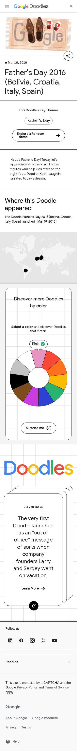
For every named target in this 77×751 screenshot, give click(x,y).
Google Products (45, 718)
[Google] (13, 707)
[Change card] (33, 605)
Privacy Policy (27, 687)
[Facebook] (21, 640)
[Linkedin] (10, 640)
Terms (26, 727)
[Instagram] (32, 640)
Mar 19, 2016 (46, 222)
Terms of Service (57, 687)
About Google (16, 718)
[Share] (68, 56)
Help (16, 742)
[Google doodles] (31, 6)
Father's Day (38, 120)
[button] (38, 662)
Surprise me (35, 428)
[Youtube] (54, 640)
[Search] (71, 6)
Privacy (11, 727)
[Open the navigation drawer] (7, 6)
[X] (43, 640)
